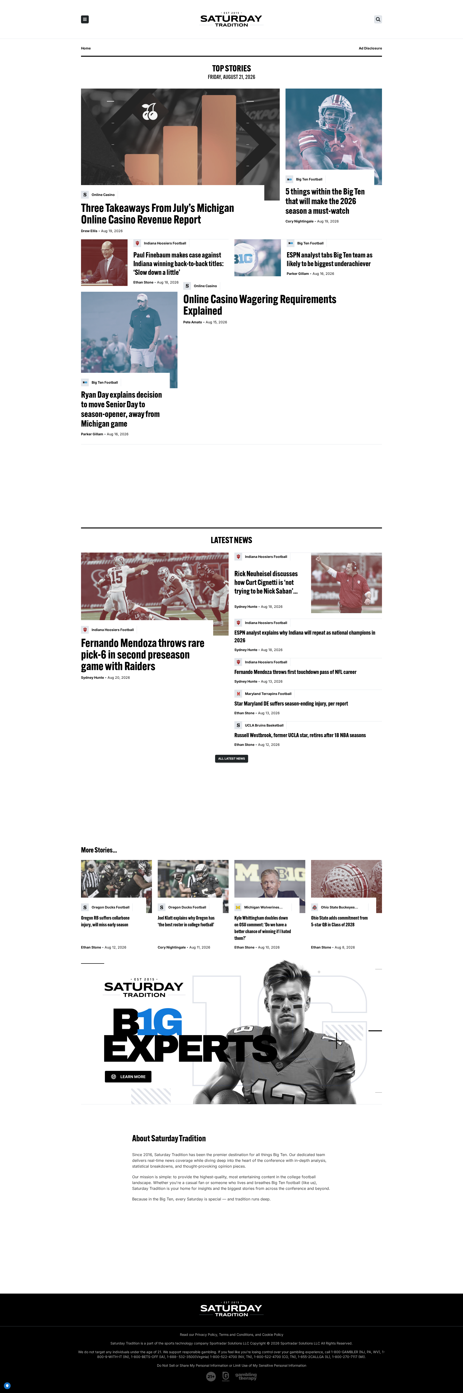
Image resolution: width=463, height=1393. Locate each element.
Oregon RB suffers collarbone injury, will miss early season (105, 921)
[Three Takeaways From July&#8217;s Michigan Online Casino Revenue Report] (180, 145)
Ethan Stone (143, 282)
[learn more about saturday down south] (231, 1030)
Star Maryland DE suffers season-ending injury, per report (291, 703)
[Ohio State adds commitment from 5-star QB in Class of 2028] (346, 886)
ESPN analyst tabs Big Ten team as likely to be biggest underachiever (330, 259)
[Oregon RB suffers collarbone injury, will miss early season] (116, 886)
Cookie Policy (272, 1334)
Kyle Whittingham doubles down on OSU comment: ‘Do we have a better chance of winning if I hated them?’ (262, 928)
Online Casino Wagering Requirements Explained (259, 304)
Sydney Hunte (92, 677)
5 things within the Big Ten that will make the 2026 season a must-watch (325, 201)
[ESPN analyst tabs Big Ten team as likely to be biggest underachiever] (257, 262)
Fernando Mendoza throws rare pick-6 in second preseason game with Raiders (142, 654)
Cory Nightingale (299, 221)
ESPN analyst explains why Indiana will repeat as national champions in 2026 (304, 636)
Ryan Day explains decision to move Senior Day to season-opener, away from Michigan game (121, 409)
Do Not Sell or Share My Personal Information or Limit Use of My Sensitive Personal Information (231, 1365)
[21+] (211, 1376)
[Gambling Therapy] (246, 1376)
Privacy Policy (206, 1334)
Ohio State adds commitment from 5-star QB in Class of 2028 (339, 921)
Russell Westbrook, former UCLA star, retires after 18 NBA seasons (300, 735)
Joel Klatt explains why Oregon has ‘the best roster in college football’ (186, 921)
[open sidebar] (85, 19)
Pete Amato (192, 322)
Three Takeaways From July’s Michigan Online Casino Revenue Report (157, 213)
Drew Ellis (89, 231)
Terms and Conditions (236, 1334)
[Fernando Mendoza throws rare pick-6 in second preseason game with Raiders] (155, 594)
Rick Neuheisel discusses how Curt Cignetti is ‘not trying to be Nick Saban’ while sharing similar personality (266, 582)
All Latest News (231, 758)
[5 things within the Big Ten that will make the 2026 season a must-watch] (334, 137)
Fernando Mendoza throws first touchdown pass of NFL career (295, 671)
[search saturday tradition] (378, 19)
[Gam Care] (226, 1376)
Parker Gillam (298, 273)
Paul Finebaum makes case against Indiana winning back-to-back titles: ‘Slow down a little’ (178, 263)
